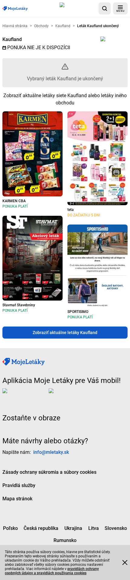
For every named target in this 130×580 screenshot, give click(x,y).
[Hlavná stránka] (15, 8)
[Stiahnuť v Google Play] (73, 395)
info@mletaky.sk (51, 452)
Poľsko (10, 528)
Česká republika (41, 528)
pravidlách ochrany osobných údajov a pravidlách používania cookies (52, 571)
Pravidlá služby (18, 485)
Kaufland (12, 39)
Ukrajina (73, 528)
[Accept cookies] (125, 562)
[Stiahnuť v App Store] (78, 8)
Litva (93, 528)
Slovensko (116, 528)
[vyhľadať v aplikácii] (105, 8)
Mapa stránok (17, 498)
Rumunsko (65, 540)
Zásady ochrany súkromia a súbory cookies (49, 472)
